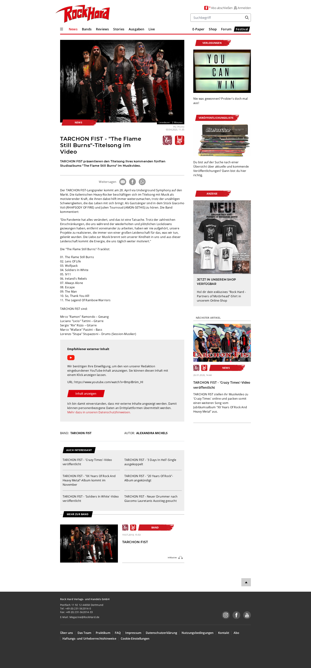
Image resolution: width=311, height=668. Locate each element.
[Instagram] (226, 615)
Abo (236, 633)
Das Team (84, 633)
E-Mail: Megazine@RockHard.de (79, 617)
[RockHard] (82, 14)
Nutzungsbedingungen (198, 633)
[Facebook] (132, 181)
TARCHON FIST (80, 433)
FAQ (118, 633)
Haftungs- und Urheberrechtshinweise (89, 639)
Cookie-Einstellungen (135, 639)
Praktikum (103, 633)
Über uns (66, 633)
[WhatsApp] (142, 181)
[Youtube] (247, 615)
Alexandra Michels (152, 433)
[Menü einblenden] (61, 29)
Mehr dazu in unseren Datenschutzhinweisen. (99, 412)
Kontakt (223, 633)
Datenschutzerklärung (161, 633)
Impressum (133, 633)
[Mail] (122, 181)
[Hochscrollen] (246, 582)
